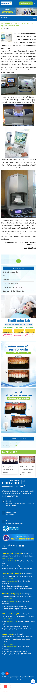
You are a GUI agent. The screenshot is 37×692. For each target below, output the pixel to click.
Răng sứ (5, 279)
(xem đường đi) (27, 553)
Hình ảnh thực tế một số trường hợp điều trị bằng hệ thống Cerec (27, 471)
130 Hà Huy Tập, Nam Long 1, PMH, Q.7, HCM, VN (17, 596)
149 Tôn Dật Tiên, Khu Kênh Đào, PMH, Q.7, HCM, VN (18, 616)
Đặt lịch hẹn (26, 3)
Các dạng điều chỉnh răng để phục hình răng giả (9, 469)
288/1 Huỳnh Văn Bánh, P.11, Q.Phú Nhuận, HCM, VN (18, 576)
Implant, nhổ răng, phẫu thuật (12, 287)
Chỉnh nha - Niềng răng (10, 283)
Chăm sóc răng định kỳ (10, 272)
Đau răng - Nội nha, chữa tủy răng (14, 291)
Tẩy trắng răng (7, 276)
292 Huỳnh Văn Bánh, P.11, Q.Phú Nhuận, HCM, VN (17, 556)
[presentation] (2, 465)
